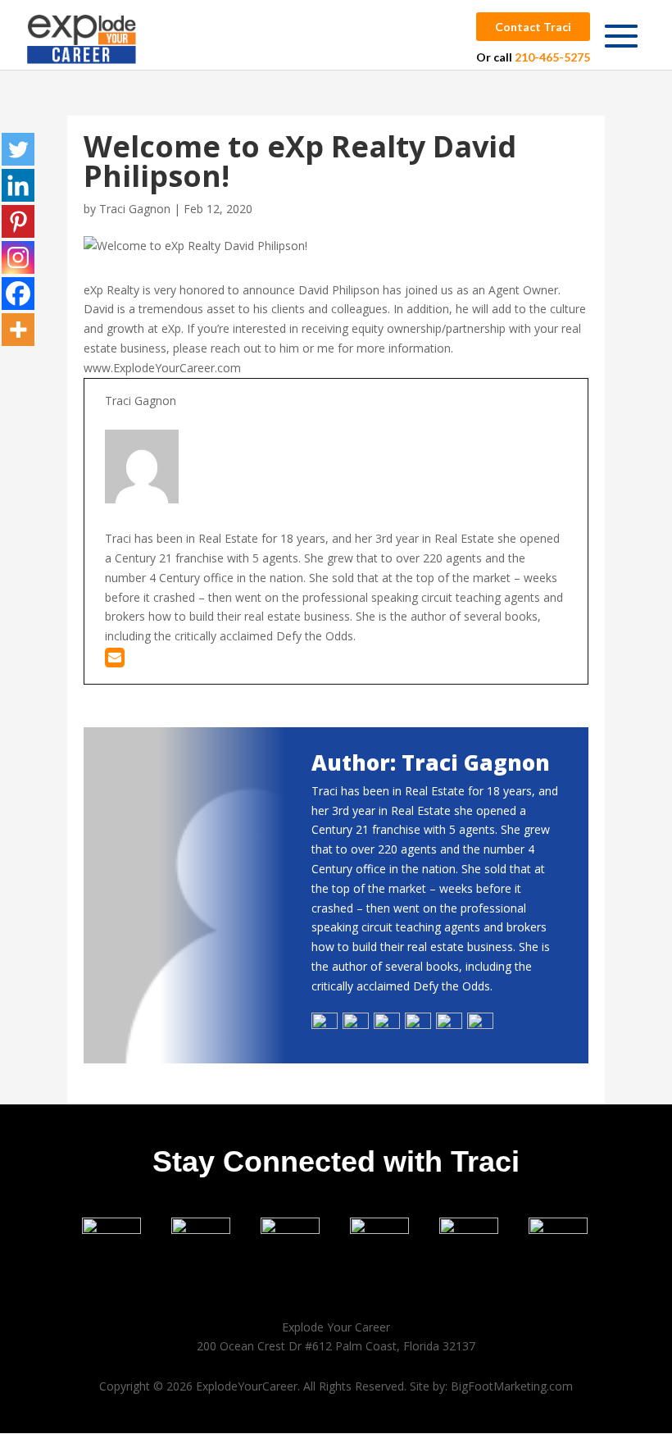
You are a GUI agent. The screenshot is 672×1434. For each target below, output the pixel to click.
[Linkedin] (18, 185)
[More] (18, 329)
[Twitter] (18, 149)
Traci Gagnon (134, 208)
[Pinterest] (18, 221)
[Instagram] (18, 257)
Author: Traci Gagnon (430, 762)
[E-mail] (115, 661)
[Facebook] (18, 293)
